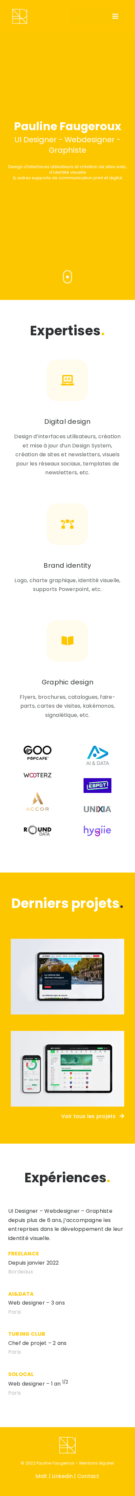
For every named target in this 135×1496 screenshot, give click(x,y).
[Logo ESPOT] (97, 780)
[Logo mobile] (19, 9)
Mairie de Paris (67, 969)
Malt (41, 1476)
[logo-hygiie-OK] (97, 828)
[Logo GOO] (37, 748)
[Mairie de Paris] (67, 976)
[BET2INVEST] (67, 1069)
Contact (88, 1476)
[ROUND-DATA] (37, 826)
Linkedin (62, 1476)
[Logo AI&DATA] (97, 748)
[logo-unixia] (97, 808)
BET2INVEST (67, 1061)
